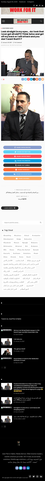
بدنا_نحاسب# (20, 260)
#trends (13, 257)
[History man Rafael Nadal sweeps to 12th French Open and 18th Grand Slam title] (6, 330)
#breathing (7, 235)
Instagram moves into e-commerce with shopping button (27, 408)
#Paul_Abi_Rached (23, 250)
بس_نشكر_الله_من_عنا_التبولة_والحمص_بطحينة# (19, 268)
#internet (18, 246)
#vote (21, 257)
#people (36, 250)
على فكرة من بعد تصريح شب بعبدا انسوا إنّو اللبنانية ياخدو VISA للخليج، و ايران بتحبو (27, 399)
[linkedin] (41, 476)
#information (7, 246)
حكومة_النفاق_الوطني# (29, 275)
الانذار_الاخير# (7, 260)
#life (4, 250)
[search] (41, 21)
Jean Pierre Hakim (7, 28)
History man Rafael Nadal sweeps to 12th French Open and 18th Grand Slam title (27, 331)
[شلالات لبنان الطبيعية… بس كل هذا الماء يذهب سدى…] (6, 419)
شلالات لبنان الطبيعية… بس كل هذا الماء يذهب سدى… (28, 416)
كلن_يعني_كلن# (32, 282)
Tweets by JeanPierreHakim (11, 319)
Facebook (22, 2)
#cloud (26, 235)
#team (36, 253)
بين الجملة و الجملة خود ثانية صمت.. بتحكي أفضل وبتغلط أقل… (22, 192)
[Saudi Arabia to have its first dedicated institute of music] (6, 359)
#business (17, 235)
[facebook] (30, 476)
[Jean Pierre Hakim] (22, 21)
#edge (19, 239)
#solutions (27, 253)
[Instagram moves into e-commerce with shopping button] (6, 408)
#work (28, 257)
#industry (34, 242)
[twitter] (33, 476)
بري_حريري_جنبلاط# (33, 260)
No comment (18, 42)
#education (28, 239)
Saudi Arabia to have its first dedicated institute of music (26, 359)
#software (16, 253)
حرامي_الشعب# (18, 271)
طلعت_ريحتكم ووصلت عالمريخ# (13, 282)
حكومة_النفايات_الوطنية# (11, 278)
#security (6, 253)
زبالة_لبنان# (36, 278)
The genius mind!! (19, 349)
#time (5, 257)
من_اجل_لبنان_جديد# (10, 289)
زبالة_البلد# (26, 278)
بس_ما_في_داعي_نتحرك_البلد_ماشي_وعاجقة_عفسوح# (21, 264)
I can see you (18, 339)
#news (12, 250)
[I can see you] (6, 341)
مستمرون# (29, 285)
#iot (26, 246)
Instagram (30, 2)
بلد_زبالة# (6, 271)
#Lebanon (34, 246)
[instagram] (37, 476)
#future (16, 242)
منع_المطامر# (24, 289)
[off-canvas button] (3, 21)
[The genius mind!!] (6, 351)
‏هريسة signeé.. (22, 199)
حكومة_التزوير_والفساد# (11, 275)
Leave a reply (8, 208)
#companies (36, 235)
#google (25, 242)
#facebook (7, 242)
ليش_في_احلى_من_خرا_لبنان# (13, 285)
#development (8, 239)
